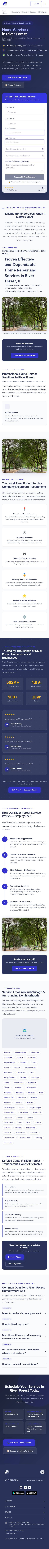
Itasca (20, 1123)
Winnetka (34, 1097)
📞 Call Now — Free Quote (16, 77)
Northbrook (32, 1082)
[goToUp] (42, 1472)
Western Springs (20, 1052)
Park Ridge (35, 1077)
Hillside (21, 1107)
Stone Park (31, 1057)
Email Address (10, 138)
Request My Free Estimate (24, 177)
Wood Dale (35, 1052)
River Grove (8, 1072)
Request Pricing (14, 1257)
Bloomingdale (18, 1082)
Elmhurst (30, 1102)
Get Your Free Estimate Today (24, 790)
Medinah (20, 1118)
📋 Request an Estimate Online (20, 1451)
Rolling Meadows (9, 1077)
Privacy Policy (11, 1533)
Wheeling (39, 1138)
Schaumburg (30, 1127)
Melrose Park (8, 1123)
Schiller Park (8, 1057)
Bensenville (8, 1143)
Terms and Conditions (14, 1530)
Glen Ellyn (18, 1087)
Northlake (7, 1102)
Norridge (24, 1077)
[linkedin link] (29, 1487)
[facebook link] (21, 1487)
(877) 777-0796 (11, 1414)
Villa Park (18, 1127)
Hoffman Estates (25, 1138)
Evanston (17, 1067)
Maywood (19, 1102)
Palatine (30, 1118)
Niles (28, 1123)
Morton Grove (21, 1133)
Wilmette (23, 1062)
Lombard (38, 1123)
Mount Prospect (9, 1107)
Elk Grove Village (9, 1112)
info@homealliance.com (35, 1480)
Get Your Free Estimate (24, 968)
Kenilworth (34, 1133)
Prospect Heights (9, 1062)
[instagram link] (25, 1487)
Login (36, 4)
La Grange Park (31, 1087)
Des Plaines (8, 1118)
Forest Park (7, 1092)
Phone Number (10, 129)
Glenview (7, 1127)
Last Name (9, 119)
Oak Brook (7, 1133)
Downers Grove (9, 1138)
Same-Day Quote (15, 1264)
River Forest (24, 1112)
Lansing (6, 1082)
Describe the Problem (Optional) (17, 161)
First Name (9, 107)
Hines (41, 1092)
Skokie (6, 1067)
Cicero (34, 1062)
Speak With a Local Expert (24, 355)
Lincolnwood (21, 1072)
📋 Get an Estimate (13, 85)
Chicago (7, 1087)
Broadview (22, 1097)
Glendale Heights (30, 1067)
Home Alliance (5, 12)
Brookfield (19, 1092)
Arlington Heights (35, 1107)
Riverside (7, 1052)
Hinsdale (31, 1092)
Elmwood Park (8, 1097)
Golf (32, 1072)
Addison (20, 1057)
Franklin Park (37, 1112)
